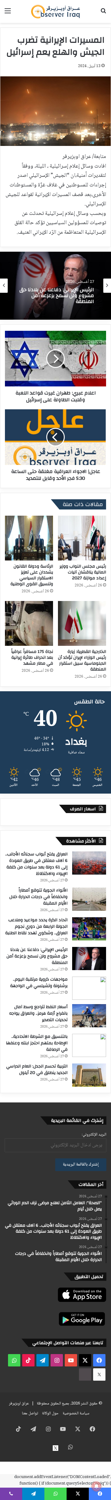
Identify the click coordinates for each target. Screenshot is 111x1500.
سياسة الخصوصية (76, 1413)
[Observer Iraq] (55, 11)
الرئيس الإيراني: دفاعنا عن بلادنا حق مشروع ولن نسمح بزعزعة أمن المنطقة (56, 296)
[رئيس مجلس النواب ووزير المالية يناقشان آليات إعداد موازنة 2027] (82, 538)
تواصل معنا (30, 1413)
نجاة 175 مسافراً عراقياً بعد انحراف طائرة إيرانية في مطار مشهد (32, 657)
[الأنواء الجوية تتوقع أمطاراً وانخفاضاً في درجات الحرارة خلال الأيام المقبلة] (89, 899)
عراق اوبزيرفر (19, 1403)
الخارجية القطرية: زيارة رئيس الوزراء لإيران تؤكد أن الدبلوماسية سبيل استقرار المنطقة (82, 660)
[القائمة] (8, 14)
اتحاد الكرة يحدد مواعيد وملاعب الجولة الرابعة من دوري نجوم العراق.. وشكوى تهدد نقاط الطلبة (36, 926)
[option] (55, 286)
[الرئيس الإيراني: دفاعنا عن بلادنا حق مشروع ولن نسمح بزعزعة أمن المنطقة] (89, 958)
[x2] (99, 1374)
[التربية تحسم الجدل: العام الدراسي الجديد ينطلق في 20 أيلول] (89, 1075)
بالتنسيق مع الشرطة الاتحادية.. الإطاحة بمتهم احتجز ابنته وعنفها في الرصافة (37, 1043)
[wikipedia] (85, 1374)
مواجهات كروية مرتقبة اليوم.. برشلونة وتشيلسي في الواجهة (39, 982)
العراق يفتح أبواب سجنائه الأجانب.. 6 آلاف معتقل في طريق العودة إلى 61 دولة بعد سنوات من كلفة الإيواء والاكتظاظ (36, 864)
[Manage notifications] (96, 1486)
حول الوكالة (50, 1413)
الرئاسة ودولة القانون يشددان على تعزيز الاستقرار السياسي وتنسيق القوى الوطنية (31, 575)
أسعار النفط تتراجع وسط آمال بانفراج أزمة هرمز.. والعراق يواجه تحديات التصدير (38, 1013)
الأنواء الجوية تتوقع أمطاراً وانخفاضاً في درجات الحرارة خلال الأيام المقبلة (38, 896)
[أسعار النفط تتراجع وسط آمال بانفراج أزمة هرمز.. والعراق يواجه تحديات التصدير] (89, 1015)
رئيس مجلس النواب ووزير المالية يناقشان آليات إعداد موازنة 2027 (83, 572)
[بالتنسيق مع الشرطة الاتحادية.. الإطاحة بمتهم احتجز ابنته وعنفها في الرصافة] (89, 1045)
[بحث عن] (103, 14)
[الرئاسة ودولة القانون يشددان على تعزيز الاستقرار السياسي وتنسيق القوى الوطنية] (29, 538)
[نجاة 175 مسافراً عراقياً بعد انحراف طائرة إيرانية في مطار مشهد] (29, 623)
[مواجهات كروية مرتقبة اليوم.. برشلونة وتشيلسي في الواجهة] (89, 988)
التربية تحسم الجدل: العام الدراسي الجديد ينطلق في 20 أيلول (37, 1069)
